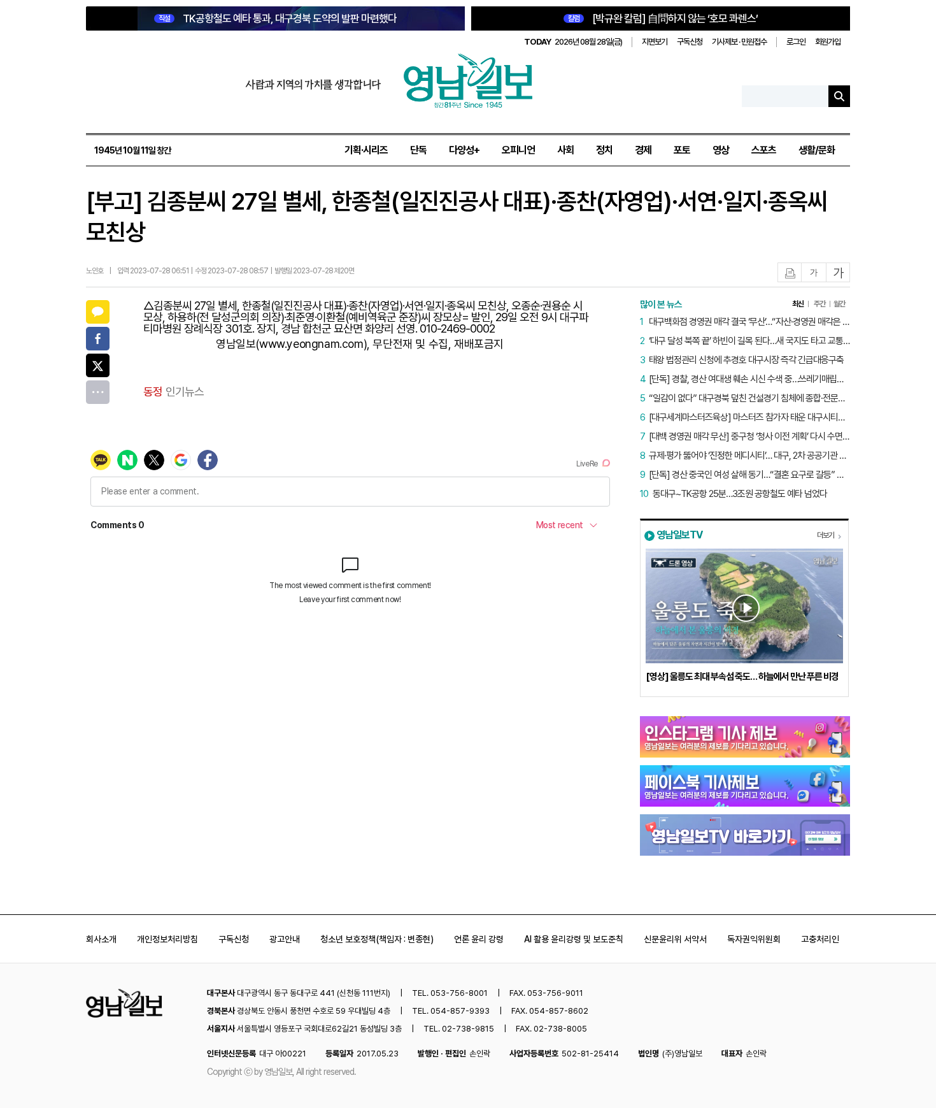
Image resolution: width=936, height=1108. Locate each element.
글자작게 (814, 273)
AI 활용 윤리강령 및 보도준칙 (573, 939)
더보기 (825, 535)
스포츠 (763, 150)
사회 (565, 150)
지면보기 (654, 42)
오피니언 (518, 150)
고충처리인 (820, 939)
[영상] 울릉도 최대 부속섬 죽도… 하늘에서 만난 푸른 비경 (742, 676)
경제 (643, 150)
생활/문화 (816, 150)
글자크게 (838, 273)
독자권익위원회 (754, 939)
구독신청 (689, 42)
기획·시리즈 (366, 150)
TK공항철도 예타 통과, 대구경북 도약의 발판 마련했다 (278, 18)
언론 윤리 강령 (479, 939)
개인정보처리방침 (167, 939)
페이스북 (98, 338)
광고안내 (284, 939)
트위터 (98, 365)
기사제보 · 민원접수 (739, 42)
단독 (418, 150)
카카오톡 (98, 312)
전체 (98, 392)
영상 (721, 150)
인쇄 (790, 273)
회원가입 (827, 42)
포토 (682, 150)
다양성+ (464, 150)
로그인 (795, 42)
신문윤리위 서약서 (675, 939)
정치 (604, 150)
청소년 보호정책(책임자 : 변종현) (377, 939)
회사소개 (101, 939)
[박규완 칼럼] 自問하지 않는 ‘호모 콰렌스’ (663, 18)
